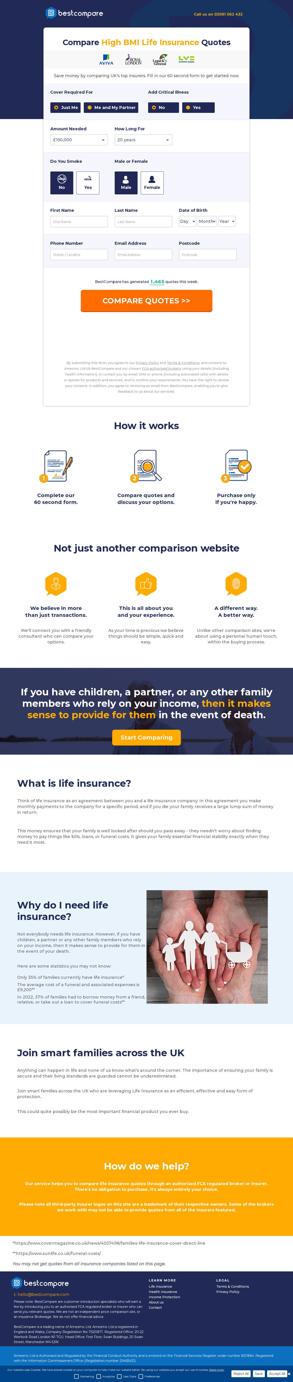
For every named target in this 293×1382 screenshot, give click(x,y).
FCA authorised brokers (161, 369)
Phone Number (66, 243)
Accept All (277, 1374)
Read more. (216, 1369)
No (163, 107)
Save (259, 1374)
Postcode (189, 243)
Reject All (241, 1374)
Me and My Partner (115, 107)
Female (152, 187)
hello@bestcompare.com (43, 1294)
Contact (155, 1308)
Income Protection (164, 1297)
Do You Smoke (66, 161)
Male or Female (131, 161)
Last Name (126, 210)
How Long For (130, 129)
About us (156, 1302)
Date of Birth (193, 210)
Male (126, 187)
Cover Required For (71, 92)
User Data (129, 1376)
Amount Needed (68, 129)
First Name (62, 210)
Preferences (152, 1376)
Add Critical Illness (168, 92)
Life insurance (160, 1286)
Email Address (130, 243)
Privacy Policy (147, 363)
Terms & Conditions (183, 363)
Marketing (87, 1376)
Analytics (109, 1376)
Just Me (69, 107)
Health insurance (163, 1292)
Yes (198, 107)
